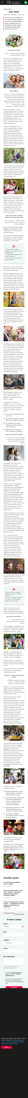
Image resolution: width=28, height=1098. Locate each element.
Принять (7, 1047)
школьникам (7, 764)
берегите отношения (9, 849)
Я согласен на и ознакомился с (13, 974)
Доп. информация (9, 956)
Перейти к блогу (8, 9)
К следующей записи (19, 914)
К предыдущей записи (9, 913)
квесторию (6, 748)
